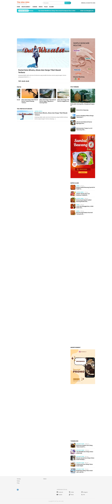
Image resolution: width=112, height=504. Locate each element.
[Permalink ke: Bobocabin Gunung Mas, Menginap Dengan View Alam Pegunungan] (83, 96)
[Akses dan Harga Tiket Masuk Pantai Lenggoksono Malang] (61, 93)
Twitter (72, 492)
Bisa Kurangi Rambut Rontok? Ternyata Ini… (84, 213)
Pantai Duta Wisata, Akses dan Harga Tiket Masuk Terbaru (39, 71)
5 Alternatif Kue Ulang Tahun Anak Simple (84, 465)
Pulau (18, 483)
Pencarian (67, 3)
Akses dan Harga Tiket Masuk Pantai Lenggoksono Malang (61, 100)
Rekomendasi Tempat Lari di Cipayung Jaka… (84, 128)
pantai (40, 111)
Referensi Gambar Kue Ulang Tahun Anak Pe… (84, 446)
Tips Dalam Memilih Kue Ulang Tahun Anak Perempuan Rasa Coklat (46, 10)
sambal (78, 185)
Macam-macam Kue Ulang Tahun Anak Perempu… (85, 458)
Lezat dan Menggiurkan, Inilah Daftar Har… (84, 207)
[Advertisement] (56, 25)
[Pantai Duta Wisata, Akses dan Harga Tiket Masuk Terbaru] (43, 53)
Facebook (60, 492)
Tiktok (72, 494)
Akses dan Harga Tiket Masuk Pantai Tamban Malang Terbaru (25, 101)
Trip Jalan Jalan (23, 2)
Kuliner (78, 192)
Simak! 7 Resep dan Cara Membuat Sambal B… (83, 194)
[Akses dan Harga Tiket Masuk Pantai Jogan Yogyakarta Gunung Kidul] (43, 93)
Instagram (85, 492)
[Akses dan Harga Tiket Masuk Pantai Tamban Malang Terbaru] (25, 93)
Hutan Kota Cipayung (82, 110)
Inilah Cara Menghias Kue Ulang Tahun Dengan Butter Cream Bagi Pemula (90, 10)
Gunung (18, 479)
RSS (84, 494)
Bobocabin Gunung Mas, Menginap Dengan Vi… (83, 104)
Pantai (18, 481)
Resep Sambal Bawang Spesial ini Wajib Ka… (85, 188)
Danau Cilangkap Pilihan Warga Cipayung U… (85, 116)
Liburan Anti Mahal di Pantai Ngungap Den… (84, 122)
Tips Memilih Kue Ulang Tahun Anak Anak (84, 452)
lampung (37, 111)
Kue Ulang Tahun (80, 443)
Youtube (60, 494)
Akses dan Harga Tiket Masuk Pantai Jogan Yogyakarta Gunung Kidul (43, 101)
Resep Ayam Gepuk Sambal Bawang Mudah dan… (83, 200)
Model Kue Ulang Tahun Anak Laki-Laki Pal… (84, 471)
